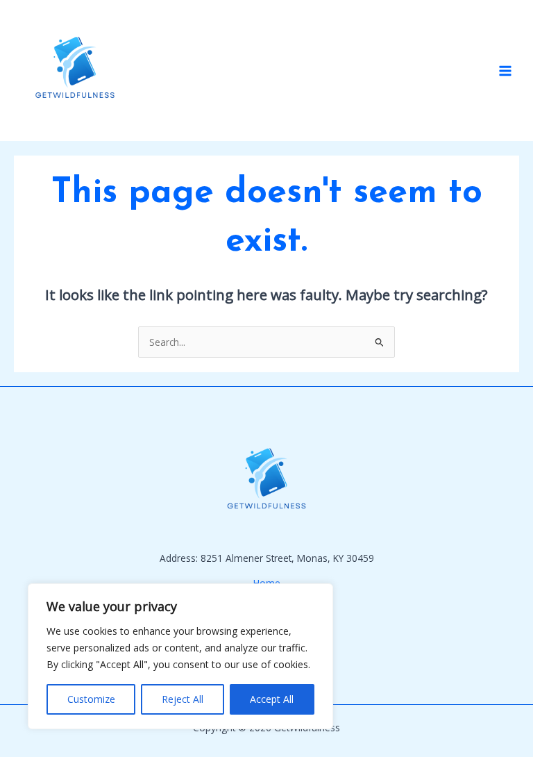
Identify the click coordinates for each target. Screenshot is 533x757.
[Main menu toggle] (505, 70)
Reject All (182, 699)
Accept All (272, 699)
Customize (91, 699)
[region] (180, 656)
